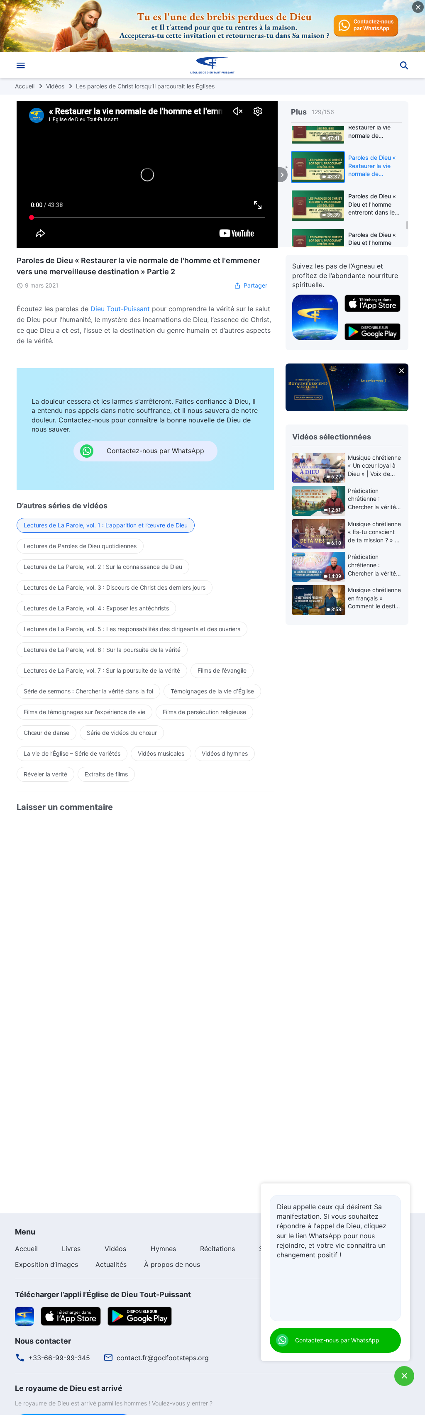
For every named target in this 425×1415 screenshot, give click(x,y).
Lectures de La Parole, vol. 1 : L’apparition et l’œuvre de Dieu (106, 525)
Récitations (217, 1248)
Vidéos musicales (161, 753)
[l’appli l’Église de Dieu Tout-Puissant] (315, 316)
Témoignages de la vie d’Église (212, 691)
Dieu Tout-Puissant (120, 309)
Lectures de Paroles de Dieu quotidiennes (80, 545)
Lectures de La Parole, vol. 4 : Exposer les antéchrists (96, 608)
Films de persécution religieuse (204, 711)
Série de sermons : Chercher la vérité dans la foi (88, 691)
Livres (71, 1248)
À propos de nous (172, 1264)
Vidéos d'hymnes (225, 753)
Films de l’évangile (222, 670)
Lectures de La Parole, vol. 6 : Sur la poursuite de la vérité (102, 649)
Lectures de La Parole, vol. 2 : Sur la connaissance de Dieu (103, 566)
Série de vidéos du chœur (122, 732)
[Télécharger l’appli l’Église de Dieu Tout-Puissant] (24, 1315)
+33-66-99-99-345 (59, 1358)
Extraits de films (106, 774)
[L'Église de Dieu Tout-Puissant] (212, 65)
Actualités (111, 1264)
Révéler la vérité (45, 774)
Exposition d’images (46, 1264)
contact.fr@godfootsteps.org (163, 1358)
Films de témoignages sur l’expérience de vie (84, 711)
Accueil (24, 86)
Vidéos (55, 86)
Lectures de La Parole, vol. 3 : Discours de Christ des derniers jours (114, 587)
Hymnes (163, 1248)
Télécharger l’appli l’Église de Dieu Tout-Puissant (103, 1294)
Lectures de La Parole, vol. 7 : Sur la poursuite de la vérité (102, 670)
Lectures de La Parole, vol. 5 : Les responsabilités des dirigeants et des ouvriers (132, 628)
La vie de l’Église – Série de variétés (72, 753)
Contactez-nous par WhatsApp (337, 1340)
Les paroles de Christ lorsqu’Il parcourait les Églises (145, 86)
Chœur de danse (46, 732)
